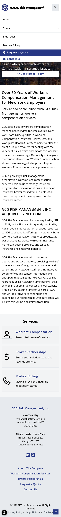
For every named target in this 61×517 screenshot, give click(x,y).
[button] (55, 511)
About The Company (30, 468)
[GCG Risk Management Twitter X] (33, 455)
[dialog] (4, 512)
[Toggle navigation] (55, 7)
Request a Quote (17, 52)
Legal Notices (33, 512)
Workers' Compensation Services (30, 473)
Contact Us (13, 59)
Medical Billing (11, 45)
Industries (9, 36)
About (7, 19)
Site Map (48, 512)
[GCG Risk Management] (23, 7)
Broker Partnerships (30, 479)
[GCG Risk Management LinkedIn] (27, 455)
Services (8, 28)
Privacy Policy (15, 512)
